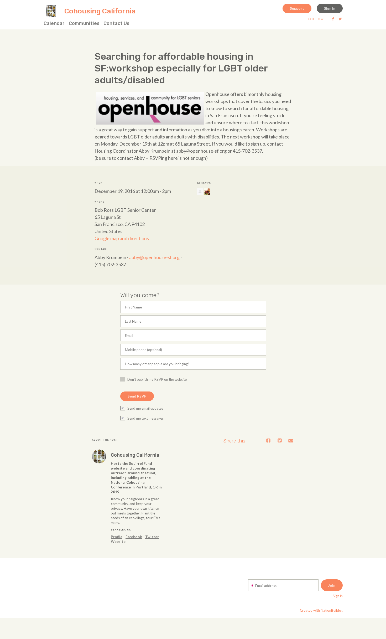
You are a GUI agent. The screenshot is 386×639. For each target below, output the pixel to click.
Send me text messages (145, 418)
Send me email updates (145, 408)
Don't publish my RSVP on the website (157, 379)
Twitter (152, 537)
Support (297, 8)
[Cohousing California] (99, 456)
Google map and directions (122, 238)
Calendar (54, 23)
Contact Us (116, 23)
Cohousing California (135, 455)
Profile (116, 537)
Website (118, 541)
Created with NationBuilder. (321, 610)
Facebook (134, 537)
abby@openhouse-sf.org (154, 257)
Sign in (329, 8)
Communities (84, 23)
